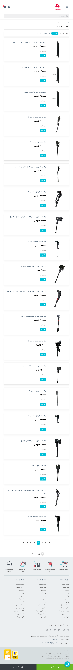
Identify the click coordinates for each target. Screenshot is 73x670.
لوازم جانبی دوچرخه (63, 611)
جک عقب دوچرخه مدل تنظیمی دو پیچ (33, 316)
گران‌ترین (39, 33)
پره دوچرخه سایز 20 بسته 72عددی (34, 92)
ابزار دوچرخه (66, 617)
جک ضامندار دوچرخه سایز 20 (36, 416)
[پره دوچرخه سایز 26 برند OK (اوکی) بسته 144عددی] (58, 50)
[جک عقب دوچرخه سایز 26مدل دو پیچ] (58, 373)
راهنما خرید (66, 593)
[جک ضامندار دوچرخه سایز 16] (58, 125)
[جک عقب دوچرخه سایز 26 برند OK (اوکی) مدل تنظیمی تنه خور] (58, 498)
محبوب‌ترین (47, 33)
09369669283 (55, 639)
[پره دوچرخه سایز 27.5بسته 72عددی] (58, 75)
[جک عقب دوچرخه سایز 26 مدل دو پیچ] (58, 274)
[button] (6, 7)
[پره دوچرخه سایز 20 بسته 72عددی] (58, 100)
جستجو (54, 667)
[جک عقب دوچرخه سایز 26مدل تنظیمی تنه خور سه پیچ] (58, 224)
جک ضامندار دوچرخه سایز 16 (37, 117)
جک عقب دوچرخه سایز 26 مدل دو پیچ (33, 266)
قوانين (67, 602)
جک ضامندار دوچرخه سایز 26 (36, 242)
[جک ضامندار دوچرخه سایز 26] (58, 249)
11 (27, 543)
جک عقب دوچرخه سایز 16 (38, 142)
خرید (42, 56)
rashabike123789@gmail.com (50, 643)
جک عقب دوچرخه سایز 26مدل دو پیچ (34, 366)
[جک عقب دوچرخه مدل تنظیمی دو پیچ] (58, 324)
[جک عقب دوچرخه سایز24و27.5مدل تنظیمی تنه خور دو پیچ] (58, 299)
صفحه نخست (65, 584)
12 (23, 543)
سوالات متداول (65, 605)
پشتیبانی (66, 590)
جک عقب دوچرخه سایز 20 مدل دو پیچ (33, 441)
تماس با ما (66, 599)
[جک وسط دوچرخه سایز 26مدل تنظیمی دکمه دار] (58, 174)
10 (31, 543)
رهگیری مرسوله (64, 608)
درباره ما (67, 596)
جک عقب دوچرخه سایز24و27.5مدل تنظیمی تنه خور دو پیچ (26, 291)
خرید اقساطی (65, 587)
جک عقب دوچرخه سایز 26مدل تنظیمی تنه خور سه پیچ (28, 217)
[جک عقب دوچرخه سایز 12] (58, 473)
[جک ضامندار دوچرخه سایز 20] (58, 423)
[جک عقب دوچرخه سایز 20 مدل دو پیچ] (58, 448)
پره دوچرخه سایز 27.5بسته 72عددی (34, 67)
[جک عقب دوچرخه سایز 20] (58, 398)
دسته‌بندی (17, 667)
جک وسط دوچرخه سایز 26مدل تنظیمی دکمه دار (30, 167)
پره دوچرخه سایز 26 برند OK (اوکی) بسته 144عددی (29, 42)
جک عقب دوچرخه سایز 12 (37, 466)
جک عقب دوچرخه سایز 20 (37, 391)
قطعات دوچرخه (65, 614)
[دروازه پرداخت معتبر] (15, 655)
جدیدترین (54, 33)
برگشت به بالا (34, 553)
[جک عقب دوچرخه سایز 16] (58, 149)
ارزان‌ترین (33, 33)
